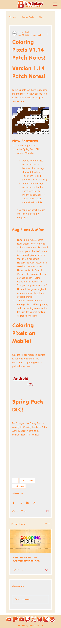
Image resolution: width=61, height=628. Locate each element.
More (41, 17)
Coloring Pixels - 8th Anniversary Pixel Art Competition (26, 559)
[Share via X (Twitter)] (20, 502)
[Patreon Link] (15, 619)
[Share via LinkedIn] (27, 502)
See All (47, 524)
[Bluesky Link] (40, 619)
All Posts (12, 17)
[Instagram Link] (46, 619)
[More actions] (47, 33)
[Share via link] (34, 502)
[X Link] (33, 619)
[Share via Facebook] (13, 502)
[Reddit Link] (52, 619)
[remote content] (30, 454)
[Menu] (55, 4)
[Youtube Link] (21, 619)
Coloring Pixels (28, 17)
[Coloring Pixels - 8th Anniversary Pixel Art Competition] (30, 541)
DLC (15, 480)
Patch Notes (19, 486)
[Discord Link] (9, 619)
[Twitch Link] (27, 619)
